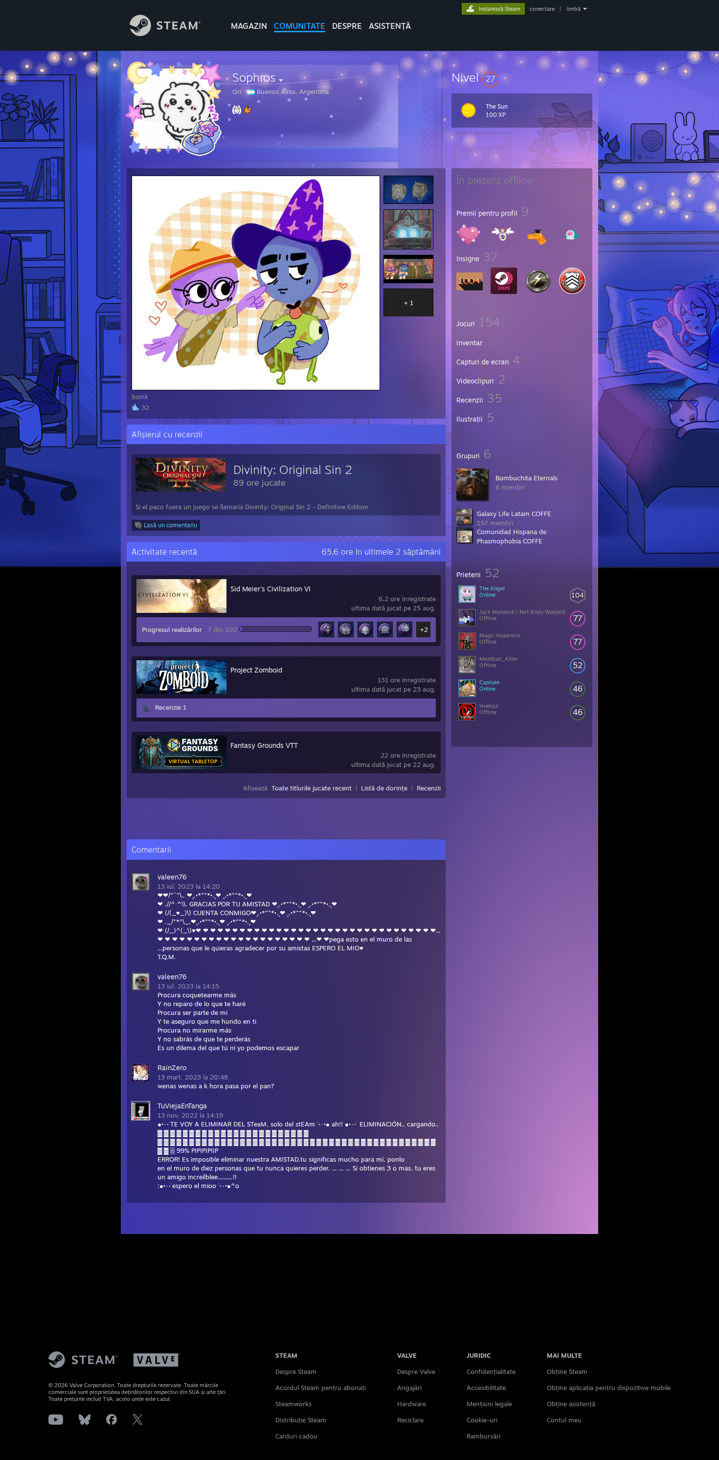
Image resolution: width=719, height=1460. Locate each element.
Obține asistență (571, 1404)
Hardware (411, 1404)
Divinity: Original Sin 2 (292, 469)
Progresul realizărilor (172, 629)
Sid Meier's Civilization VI (270, 588)
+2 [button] (424, 629)
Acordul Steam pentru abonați (320, 1388)
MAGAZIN (249, 26)
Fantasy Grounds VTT (264, 745)
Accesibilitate (486, 1388)
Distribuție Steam (300, 1420)
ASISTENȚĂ (390, 26)
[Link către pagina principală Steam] (165, 33)
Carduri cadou (296, 1436)
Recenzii (429, 788)
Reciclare (410, 1420)
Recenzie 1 (170, 707)
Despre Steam (295, 1371)
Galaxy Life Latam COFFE (514, 513)
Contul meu (564, 1420)
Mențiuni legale (489, 1404)
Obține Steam (567, 1371)
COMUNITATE (299, 26)
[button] (521, 77)
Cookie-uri (482, 1420)
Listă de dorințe (384, 788)
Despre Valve (416, 1371)
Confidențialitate (491, 1371)
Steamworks (293, 1404)
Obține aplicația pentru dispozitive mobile (609, 1388)
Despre (347, 26)
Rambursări (483, 1436)
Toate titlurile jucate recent (311, 788)
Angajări (409, 1388)
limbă (573, 8)
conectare (542, 8)
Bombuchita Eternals (526, 478)
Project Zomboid (256, 670)
